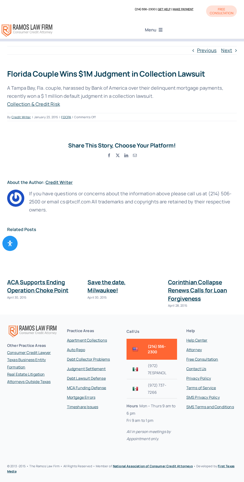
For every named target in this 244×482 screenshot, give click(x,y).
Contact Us (196, 368)
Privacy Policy (198, 378)
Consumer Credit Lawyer (29, 352)
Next (226, 50)
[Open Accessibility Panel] (10, 243)
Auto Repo (76, 349)
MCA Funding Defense (86, 387)
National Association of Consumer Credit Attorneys (153, 466)
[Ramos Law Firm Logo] (27, 25)
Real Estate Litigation (26, 374)
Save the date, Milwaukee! (106, 286)
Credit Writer (21, 117)
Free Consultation (202, 359)
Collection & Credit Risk (33, 104)
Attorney (194, 349)
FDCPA (66, 117)
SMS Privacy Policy (203, 397)
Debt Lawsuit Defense (86, 378)
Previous (207, 50)
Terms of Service (201, 387)
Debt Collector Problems (88, 359)
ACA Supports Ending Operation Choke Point (37, 286)
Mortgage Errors (81, 397)
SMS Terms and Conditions (210, 406)
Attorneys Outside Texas (29, 381)
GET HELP (164, 9)
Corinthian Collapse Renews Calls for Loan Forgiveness (197, 290)
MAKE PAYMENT (183, 9)
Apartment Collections (87, 340)
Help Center (197, 340)
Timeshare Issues (82, 406)
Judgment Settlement (86, 368)
